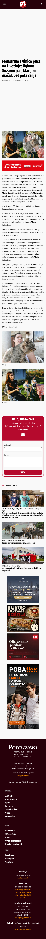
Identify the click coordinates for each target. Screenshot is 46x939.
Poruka (6, 455)
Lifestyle (9, 806)
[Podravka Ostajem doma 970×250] (23, 170)
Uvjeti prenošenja (13, 840)
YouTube (9, 862)
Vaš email (7, 445)
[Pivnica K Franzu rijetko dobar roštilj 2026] (23, 630)
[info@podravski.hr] (23, 434)
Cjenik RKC (23, 898)
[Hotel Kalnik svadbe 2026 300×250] (23, 602)
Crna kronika (11, 799)
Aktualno (9, 795)
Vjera (7, 813)
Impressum (10, 830)
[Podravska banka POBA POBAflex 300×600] (23, 728)
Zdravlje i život (11, 809)
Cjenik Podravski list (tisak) (23, 892)
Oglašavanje (10, 834)
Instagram (9, 858)
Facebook (9, 855)
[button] (4, 4)
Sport (7, 802)
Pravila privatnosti (13, 844)
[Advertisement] (23, 34)
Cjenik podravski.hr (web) (23, 895)
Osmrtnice (10, 816)
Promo (8, 837)
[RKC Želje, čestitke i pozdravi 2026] (23, 659)
